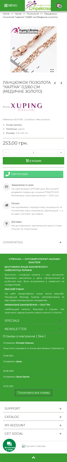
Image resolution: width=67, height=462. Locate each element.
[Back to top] (33, 457)
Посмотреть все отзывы (33, 392)
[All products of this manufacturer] (26, 106)
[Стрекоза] (38, 5)
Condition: (30, 119)
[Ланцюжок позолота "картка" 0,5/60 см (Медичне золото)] (52, 71)
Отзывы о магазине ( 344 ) (24, 336)
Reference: (8, 119)
